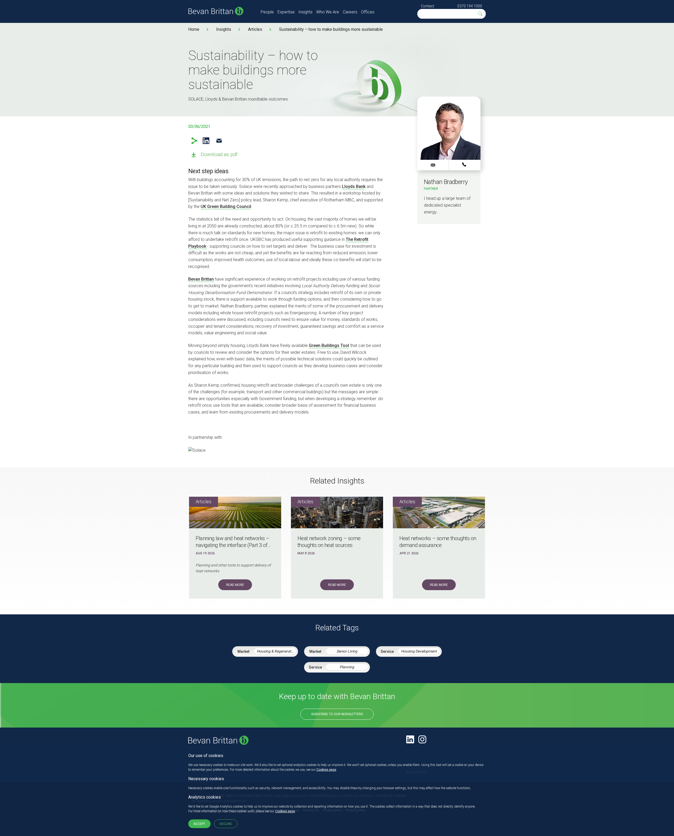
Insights (305, 11)
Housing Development (419, 651)
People (267, 11)
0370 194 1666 (464, 165)
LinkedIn (206, 140)
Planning (347, 667)
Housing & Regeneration (276, 651)
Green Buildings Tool (329, 345)
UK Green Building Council (226, 206)
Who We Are (327, 11)
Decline (226, 824)
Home (193, 29)
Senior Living (346, 651)
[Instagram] (422, 739)
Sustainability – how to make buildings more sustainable (331, 29)
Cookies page (326, 770)
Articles (255, 29)
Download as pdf (219, 154)
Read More (235, 585)
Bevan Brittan (201, 279)
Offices (367, 11)
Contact (427, 6)
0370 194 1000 (469, 6)
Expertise (286, 11)
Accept (199, 824)
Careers (350, 11)
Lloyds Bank (353, 186)
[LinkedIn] (410, 739)
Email (219, 140)
